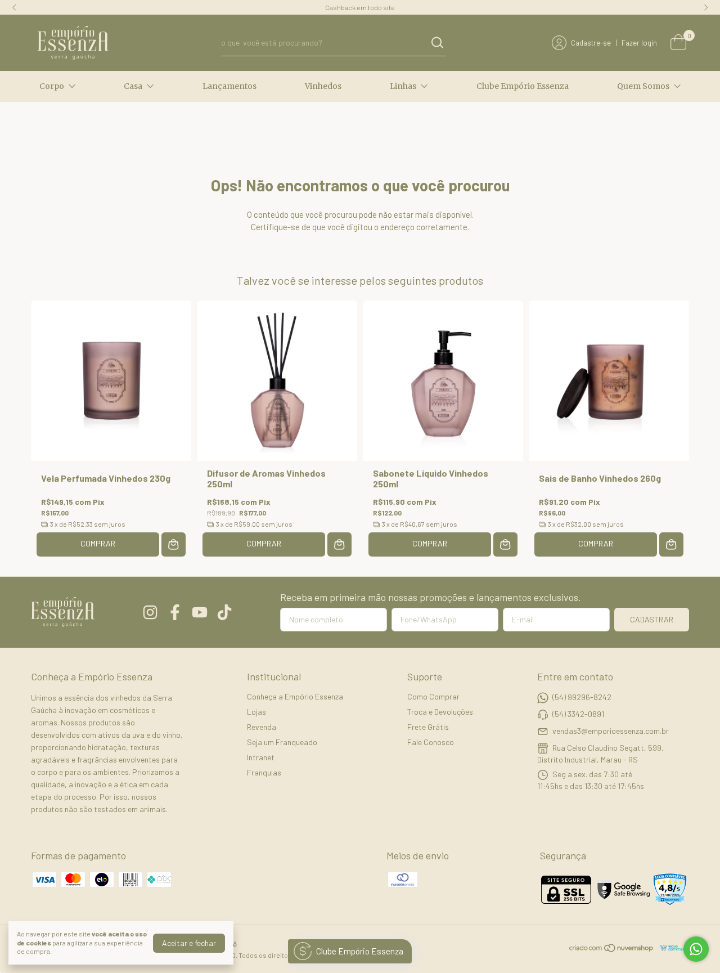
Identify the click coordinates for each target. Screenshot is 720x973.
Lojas (256, 711)
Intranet (260, 757)
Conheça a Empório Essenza (295, 696)
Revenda (261, 727)
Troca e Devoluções (440, 711)
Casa (133, 86)
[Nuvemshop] (612, 949)
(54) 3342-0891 (578, 714)
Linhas (403, 86)
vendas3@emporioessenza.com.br (610, 731)
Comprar (97, 543)
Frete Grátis (428, 727)
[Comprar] (173, 544)
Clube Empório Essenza (522, 86)
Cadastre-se (591, 42)
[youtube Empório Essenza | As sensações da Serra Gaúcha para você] (199, 612)
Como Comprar (433, 696)
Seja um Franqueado (282, 742)
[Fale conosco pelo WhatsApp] (696, 949)
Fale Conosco (430, 742)
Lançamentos (229, 86)
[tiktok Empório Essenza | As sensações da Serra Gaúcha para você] (224, 612)
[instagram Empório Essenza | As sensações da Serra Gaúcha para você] (150, 612)
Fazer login (639, 42)
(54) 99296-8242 (581, 697)
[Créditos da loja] (672, 948)
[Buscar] (436, 42)
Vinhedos (323, 86)
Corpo (51, 86)
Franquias (264, 772)
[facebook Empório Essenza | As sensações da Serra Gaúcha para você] (175, 612)
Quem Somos (643, 86)
